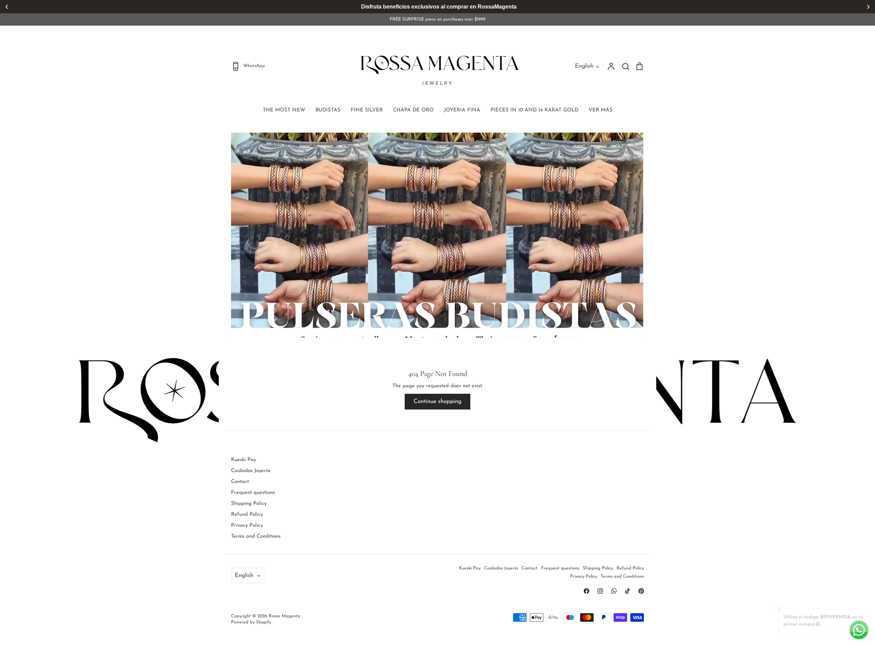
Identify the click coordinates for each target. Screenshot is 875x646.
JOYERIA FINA (462, 110)
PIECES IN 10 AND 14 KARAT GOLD (534, 110)
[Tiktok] (627, 591)
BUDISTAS (327, 110)
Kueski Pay (243, 459)
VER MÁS (600, 110)
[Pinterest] (641, 591)
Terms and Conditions (256, 536)
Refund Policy (247, 514)
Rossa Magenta (285, 616)
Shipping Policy (249, 503)
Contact (240, 481)
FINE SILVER (367, 110)
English (584, 66)
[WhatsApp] (614, 591)
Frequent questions (253, 492)
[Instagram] (600, 591)
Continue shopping (437, 401)
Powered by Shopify (251, 622)
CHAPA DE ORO (413, 110)
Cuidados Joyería (250, 470)
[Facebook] (586, 591)
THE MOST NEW (284, 110)
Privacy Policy (247, 525)
